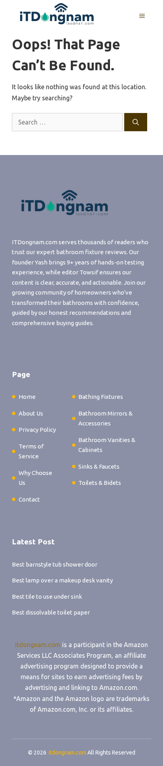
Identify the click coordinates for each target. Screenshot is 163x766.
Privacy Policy (37, 429)
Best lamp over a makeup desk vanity (62, 580)
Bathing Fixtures (100, 396)
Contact (29, 499)
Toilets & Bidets (99, 482)
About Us (31, 413)
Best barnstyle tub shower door (54, 564)
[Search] (135, 122)
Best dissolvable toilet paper (51, 612)
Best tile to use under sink (47, 596)
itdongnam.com (38, 644)
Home (27, 396)
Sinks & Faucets (98, 466)
